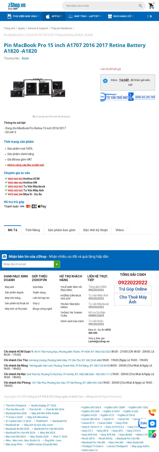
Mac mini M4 (116, 442)
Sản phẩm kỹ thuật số (17, 303)
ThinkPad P (42, 421)
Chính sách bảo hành (72, 321)
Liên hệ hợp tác (41, 297)
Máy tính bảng (13, 297)
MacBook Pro (60, 421)
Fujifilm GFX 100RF (115, 407)
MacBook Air (12, 425)
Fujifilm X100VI (112, 411)
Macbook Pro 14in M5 (93, 442)
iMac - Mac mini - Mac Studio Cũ (23, 440)
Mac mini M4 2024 (16, 436)
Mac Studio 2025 (39, 436)
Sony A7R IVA (89, 434)
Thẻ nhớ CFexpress (16, 405)
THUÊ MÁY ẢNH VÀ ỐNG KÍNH (71, 289)
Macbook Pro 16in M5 (128, 438)
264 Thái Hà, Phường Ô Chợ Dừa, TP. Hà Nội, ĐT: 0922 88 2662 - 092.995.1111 (69, 374)
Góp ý (36, 303)
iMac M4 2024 (47, 432)
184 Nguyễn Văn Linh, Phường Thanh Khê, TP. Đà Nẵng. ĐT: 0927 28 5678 (69, 365)
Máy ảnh (9, 287)
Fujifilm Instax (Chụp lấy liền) (42, 444)
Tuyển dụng (39, 292)
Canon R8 (123, 419)
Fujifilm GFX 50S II (91, 407)
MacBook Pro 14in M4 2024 (48, 429)
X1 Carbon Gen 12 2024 (18, 421)
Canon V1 (109, 419)
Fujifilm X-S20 (131, 411)
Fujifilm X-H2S (89, 415)
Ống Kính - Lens (53, 440)
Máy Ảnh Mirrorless (38, 417)
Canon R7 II (88, 423)
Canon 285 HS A (90, 419)
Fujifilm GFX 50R (90, 411)
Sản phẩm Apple (14, 292)
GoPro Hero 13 (90, 450)
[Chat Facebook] (152, 423)
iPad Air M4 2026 (55, 409)
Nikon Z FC (142, 434)
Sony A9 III (102, 430)
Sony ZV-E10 (134, 430)
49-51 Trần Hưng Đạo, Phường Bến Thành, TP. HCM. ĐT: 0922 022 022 (72, 351)
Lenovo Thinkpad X (118, 446)
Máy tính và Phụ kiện (16, 308)
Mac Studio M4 (135, 442)
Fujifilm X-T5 (107, 415)
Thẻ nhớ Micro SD (15, 409)
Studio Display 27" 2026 (43, 405)
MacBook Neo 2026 (16, 413)
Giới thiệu (38, 287)
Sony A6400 (125, 434)
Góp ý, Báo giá (99, 340)
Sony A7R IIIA (108, 434)
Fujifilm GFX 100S (138, 407)
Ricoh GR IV (88, 438)
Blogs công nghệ (42, 308)
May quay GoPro (140, 446)
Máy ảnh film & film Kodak (45, 413)
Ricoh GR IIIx (105, 438)
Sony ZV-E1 (134, 427)
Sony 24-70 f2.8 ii (115, 427)
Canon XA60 (105, 423)
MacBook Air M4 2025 (17, 429)
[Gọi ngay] (152, 412)
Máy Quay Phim (14, 444)
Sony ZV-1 (87, 430)
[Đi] (57, 264)
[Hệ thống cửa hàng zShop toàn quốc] (152, 434)
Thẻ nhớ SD (35, 409)
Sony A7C (118, 430)
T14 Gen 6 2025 (14, 417)
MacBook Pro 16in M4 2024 (20, 432)
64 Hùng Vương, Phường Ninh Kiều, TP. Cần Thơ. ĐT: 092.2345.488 (65, 360)
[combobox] (104, 6)
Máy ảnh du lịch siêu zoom (38, 425)
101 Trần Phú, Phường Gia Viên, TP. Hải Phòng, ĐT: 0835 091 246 (67, 382)
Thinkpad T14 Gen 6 (92, 446)
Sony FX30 (122, 423)
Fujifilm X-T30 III (126, 415)
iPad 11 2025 (60, 436)
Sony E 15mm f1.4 (92, 427)
